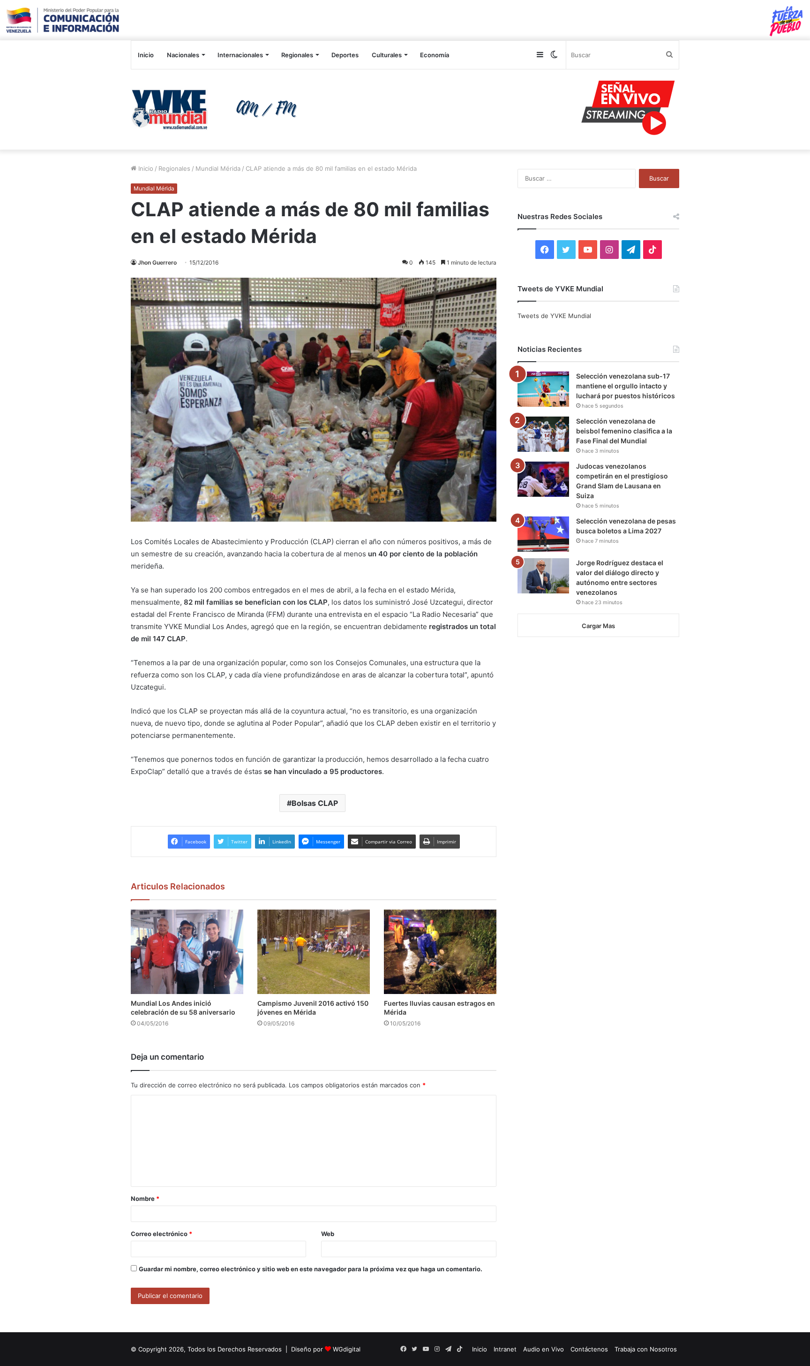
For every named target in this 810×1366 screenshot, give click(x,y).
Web (327, 1233)
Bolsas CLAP (315, 803)
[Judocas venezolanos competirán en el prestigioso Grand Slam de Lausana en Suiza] (543, 479)
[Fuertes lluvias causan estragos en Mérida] (440, 952)
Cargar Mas (598, 626)
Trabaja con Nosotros (646, 1349)
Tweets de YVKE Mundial (554, 315)
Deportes (345, 55)
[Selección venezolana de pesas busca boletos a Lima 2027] (543, 534)
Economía (434, 55)
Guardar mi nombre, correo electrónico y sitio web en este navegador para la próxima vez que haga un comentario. (310, 1269)
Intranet (505, 1349)
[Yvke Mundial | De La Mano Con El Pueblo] (217, 109)
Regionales (297, 55)
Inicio (146, 55)
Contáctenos (589, 1349)
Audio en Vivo (543, 1349)
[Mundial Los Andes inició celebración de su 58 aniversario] (187, 952)
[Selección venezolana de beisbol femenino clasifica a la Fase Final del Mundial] (543, 434)
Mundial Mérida (217, 168)
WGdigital (346, 1349)
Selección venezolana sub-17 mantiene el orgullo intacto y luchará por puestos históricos (625, 386)
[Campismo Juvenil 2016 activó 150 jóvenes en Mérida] (313, 952)
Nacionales (183, 55)
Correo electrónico (161, 1233)
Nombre (145, 1198)
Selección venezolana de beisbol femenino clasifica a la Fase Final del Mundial (624, 431)
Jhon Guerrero (157, 262)
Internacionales (240, 55)
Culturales (387, 55)
